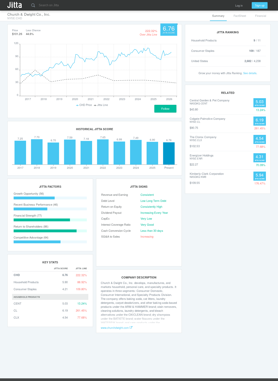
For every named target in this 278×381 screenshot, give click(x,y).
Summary (218, 16)
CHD (17, 275)
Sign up (259, 5)
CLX (16, 317)
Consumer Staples (25, 289)
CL (15, 310)
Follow (165, 108)
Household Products (26, 282)
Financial (260, 16)
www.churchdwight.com (115, 328)
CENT (17, 303)
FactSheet (240, 16)
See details (249, 73)
